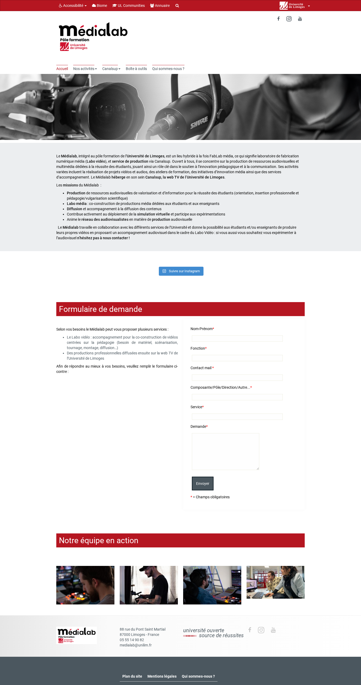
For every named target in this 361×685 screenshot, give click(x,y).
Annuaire (162, 5)
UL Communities (131, 5)
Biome (101, 5)
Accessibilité (73, 5)
